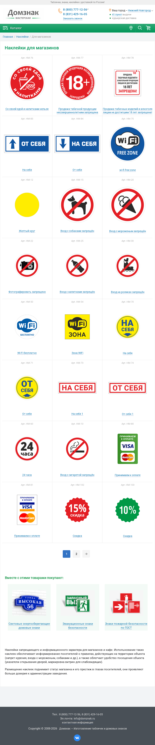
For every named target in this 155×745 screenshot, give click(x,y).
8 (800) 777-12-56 (75, 9)
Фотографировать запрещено (27, 291)
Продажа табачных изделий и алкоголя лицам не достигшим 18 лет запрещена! (127, 110)
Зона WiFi (77, 352)
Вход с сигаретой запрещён (77, 474)
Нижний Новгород (139, 10)
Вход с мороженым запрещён (127, 231)
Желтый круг (27, 230)
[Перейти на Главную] (23, 14)
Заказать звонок (72, 18)
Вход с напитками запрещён (77, 291)
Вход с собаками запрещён (77, 230)
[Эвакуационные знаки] (77, 603)
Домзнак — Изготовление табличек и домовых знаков (93, 728)
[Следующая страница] (86, 554)
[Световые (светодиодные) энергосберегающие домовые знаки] (29, 603)
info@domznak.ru (84, 718)
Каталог (16, 28)
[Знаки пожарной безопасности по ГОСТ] (126, 603)
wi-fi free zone (127, 170)
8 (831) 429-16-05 (75, 14)
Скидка (77, 535)
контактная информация (77, 722)
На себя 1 (77, 413)
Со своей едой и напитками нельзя (27, 108)
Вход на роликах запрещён (127, 292)
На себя (27, 169)
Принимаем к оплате (127, 475)
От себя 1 (127, 414)
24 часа (27, 474)
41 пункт (117, 14)
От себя (77, 169)
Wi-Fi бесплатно (27, 352)
